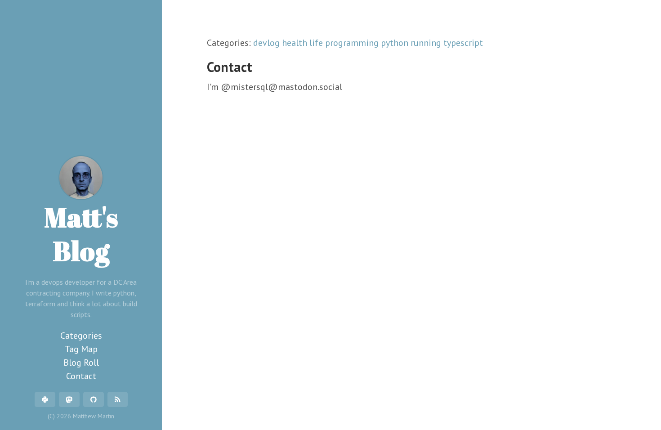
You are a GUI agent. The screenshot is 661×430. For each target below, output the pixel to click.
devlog (267, 43)
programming (353, 43)
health (295, 43)
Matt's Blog (81, 234)
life (317, 43)
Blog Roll (81, 362)
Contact (81, 376)
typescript (463, 43)
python (396, 43)
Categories (81, 335)
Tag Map (81, 349)
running (427, 43)
